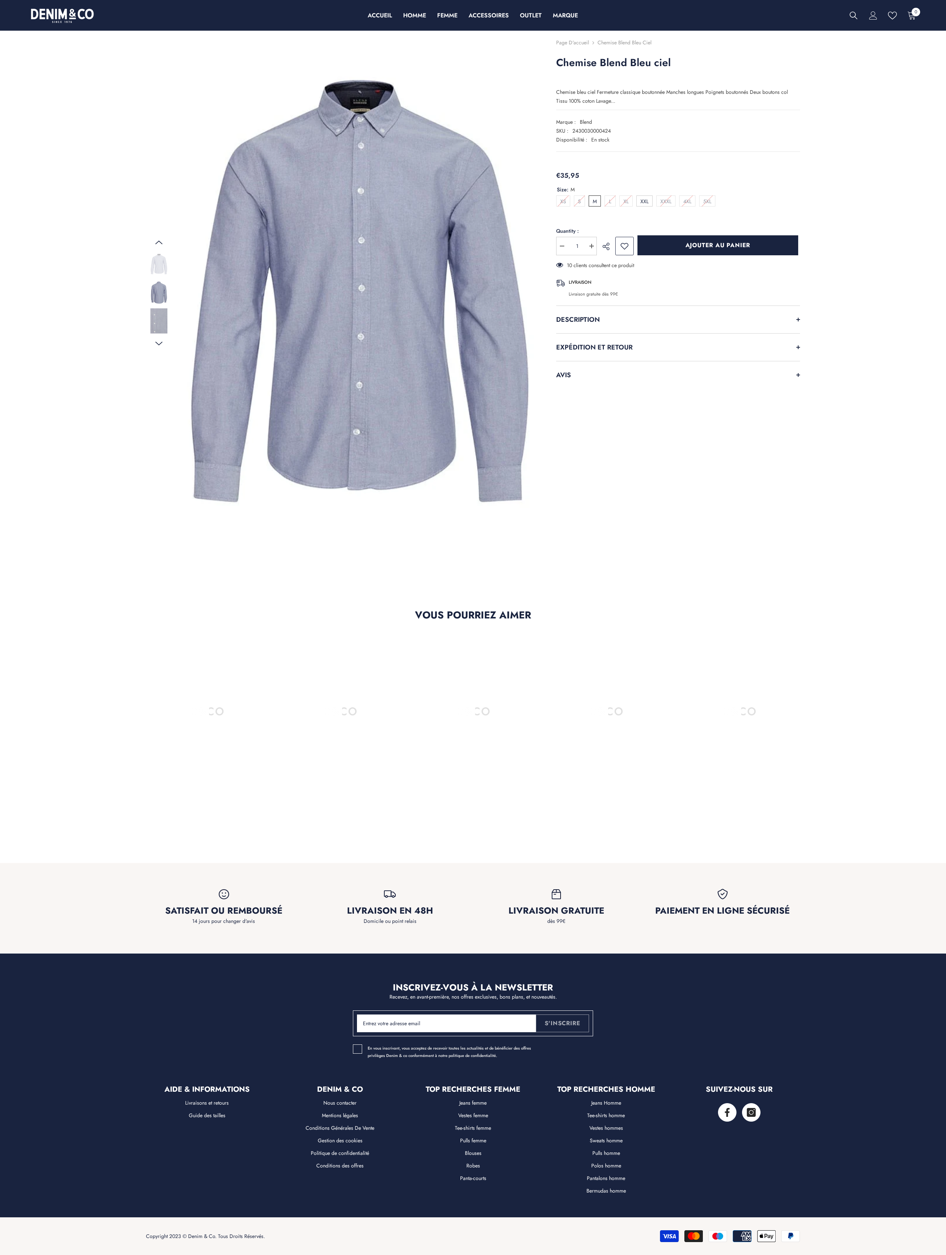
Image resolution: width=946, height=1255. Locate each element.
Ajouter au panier (719, 245)
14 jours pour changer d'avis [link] (223, 921)
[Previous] (158, 242)
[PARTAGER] (608, 246)
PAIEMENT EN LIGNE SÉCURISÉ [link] (722, 910)
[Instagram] (751, 1112)
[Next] (158, 343)
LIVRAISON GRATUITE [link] (556, 910)
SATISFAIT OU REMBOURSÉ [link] (223, 910)
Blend (586, 122)
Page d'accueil (572, 42)
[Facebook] (727, 1112)
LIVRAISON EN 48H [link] (390, 910)
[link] (207, 812)
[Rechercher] (853, 15)
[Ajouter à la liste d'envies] (624, 246)
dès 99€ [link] (556, 921)
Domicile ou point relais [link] (390, 921)
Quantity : (567, 231)
